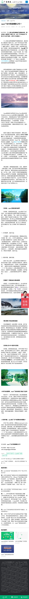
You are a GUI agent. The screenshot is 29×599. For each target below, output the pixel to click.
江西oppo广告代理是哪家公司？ (11, 579)
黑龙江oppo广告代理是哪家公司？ (12, 575)
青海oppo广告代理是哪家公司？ (11, 584)
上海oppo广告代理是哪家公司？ (15, 585)
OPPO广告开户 (10, 453)
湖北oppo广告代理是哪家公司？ (17, 577)
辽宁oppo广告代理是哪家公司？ (16, 581)
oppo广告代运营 (7, 564)
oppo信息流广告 (9, 563)
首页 (8, 20)
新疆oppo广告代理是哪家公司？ (13, 589)
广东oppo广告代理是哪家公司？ (12, 571)
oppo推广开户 (18, 563)
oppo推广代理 (18, 453)
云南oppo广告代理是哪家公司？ (17, 590)
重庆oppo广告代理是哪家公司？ (18, 569)
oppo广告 (12, 20)
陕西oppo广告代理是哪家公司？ (20, 586)
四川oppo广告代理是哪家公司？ (9, 588)
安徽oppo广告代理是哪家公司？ (14, 567)
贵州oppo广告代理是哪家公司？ (17, 573)
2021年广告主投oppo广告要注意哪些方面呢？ (13, 458)
